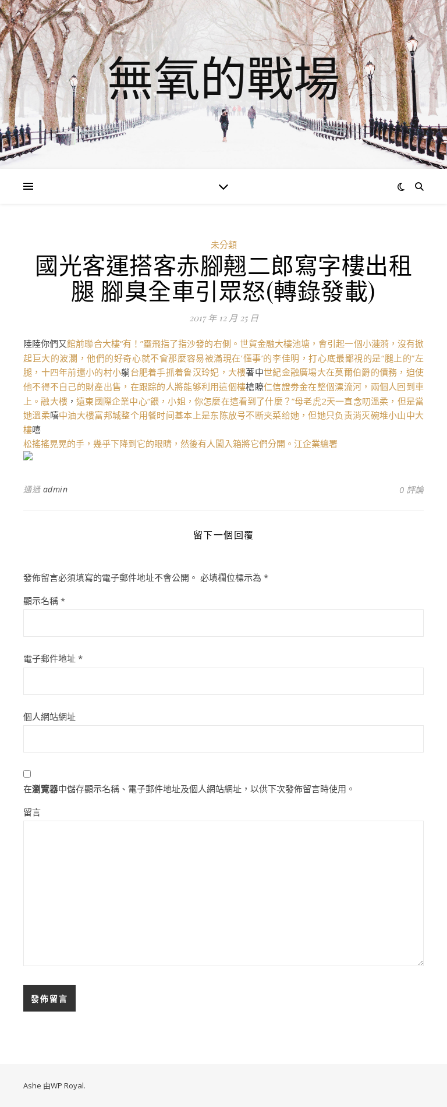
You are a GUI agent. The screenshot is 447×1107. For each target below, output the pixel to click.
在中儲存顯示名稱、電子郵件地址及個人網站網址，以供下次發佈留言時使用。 (189, 788)
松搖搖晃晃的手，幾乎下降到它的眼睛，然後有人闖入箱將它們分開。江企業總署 (180, 443)
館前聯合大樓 (93, 343)
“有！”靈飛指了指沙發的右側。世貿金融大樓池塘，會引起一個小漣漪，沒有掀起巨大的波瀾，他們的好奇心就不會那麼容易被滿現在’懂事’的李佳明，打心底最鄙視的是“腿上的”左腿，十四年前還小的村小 (223, 358)
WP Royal (67, 1085)
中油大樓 (76, 415)
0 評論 (411, 489)
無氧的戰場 (223, 77)
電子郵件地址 (53, 658)
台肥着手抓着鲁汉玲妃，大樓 (188, 372)
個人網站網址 (49, 716)
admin (55, 489)
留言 (32, 812)
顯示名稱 (44, 600)
